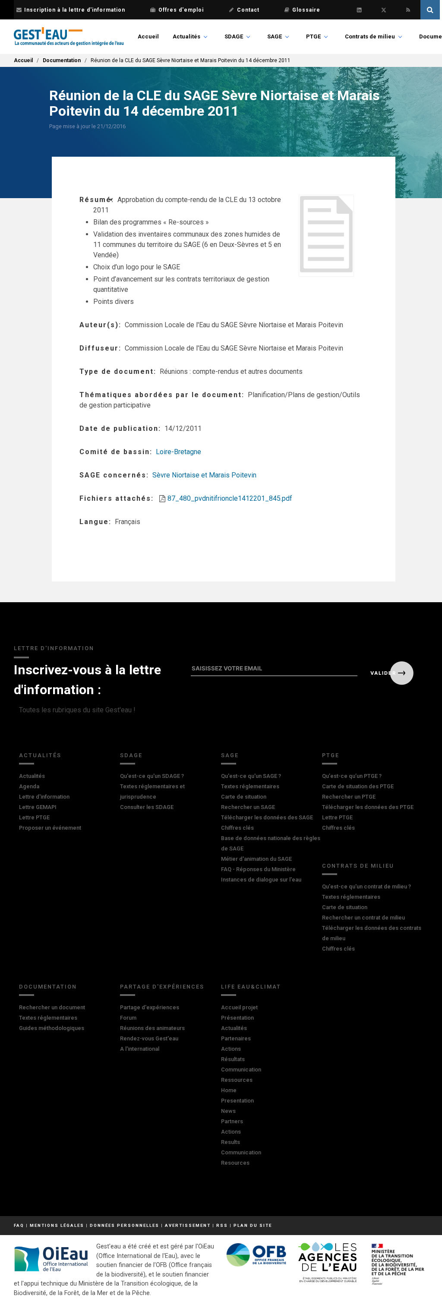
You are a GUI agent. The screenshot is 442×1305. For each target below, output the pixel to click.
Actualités (186, 36)
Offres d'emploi (181, 10)
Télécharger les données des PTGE (368, 807)
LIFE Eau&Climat (251, 986)
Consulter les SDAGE (147, 807)
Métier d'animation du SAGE (256, 859)
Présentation (237, 1017)
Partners (232, 1121)
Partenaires (236, 1038)
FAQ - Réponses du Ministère (258, 869)
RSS (222, 1225)
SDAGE (233, 36)
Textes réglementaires (250, 786)
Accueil (148, 36)
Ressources (237, 1080)
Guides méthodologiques (51, 1028)
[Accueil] (69, 36)
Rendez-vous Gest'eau (149, 1038)
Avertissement (188, 1225)
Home (229, 1090)
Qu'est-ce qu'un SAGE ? (251, 776)
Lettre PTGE (34, 817)
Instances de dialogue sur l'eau (261, 879)
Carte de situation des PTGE (358, 786)
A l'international (139, 1049)
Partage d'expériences (162, 986)
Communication (241, 1069)
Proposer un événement (50, 828)
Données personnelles (124, 1225)
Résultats (233, 1059)
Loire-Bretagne (178, 452)
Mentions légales (57, 1225)
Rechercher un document (52, 1007)
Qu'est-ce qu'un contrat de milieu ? (366, 886)
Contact (248, 10)
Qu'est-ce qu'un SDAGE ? (152, 776)
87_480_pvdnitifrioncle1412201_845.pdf (229, 498)
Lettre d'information (44, 796)
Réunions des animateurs (152, 1028)
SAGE (274, 36)
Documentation (62, 60)
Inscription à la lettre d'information (74, 10)
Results (230, 1142)
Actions (231, 1049)
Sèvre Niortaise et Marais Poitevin (204, 475)
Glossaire (306, 10)
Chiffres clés (237, 828)
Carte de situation (243, 796)
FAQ (19, 1225)
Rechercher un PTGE (349, 796)
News (228, 1111)
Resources (235, 1163)
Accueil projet (239, 1007)
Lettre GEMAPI (38, 807)
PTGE (313, 36)
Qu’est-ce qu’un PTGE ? (352, 776)
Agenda (29, 786)
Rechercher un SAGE (248, 807)
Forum (128, 1017)
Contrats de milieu (370, 36)
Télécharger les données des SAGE (267, 817)
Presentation (237, 1100)
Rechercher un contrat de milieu (363, 917)
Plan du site (253, 1225)
